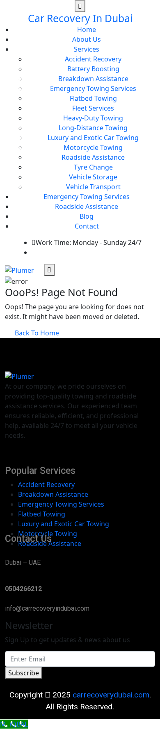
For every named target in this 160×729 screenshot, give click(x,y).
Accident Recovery (93, 58)
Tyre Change (93, 167)
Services (86, 49)
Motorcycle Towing (93, 147)
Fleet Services (93, 108)
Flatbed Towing (93, 98)
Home (86, 29)
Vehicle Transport (93, 186)
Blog (87, 216)
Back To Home (36, 332)
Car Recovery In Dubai (80, 18)
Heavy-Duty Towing (93, 117)
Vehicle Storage (93, 176)
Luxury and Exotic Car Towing (93, 137)
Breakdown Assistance (93, 78)
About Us (86, 39)
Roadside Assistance (93, 157)
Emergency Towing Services (93, 88)
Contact (87, 226)
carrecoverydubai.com (111, 695)
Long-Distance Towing (93, 127)
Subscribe (23, 672)
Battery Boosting (93, 68)
